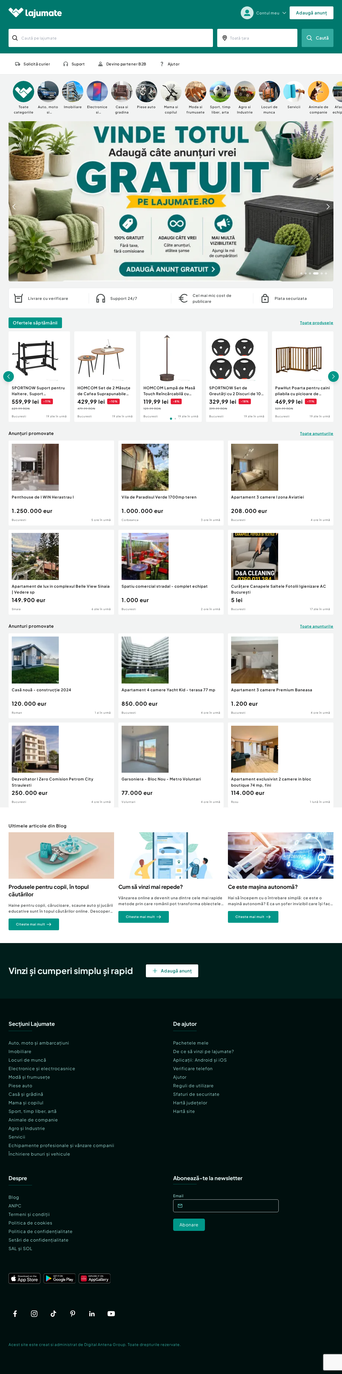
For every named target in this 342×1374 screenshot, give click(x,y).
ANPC (15, 1205)
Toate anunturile (316, 433)
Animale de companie (33, 1119)
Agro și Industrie (27, 1128)
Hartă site (184, 1111)
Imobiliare (20, 1051)
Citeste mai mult (30, 924)
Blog (14, 1197)
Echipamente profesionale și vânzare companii (61, 1145)
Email (178, 1195)
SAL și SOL (21, 1248)
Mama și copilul (26, 1102)
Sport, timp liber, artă (33, 1111)
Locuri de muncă (27, 1060)
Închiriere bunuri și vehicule (39, 1154)
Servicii (17, 1137)
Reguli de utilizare (193, 1085)
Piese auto (20, 1085)
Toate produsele (316, 322)
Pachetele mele (191, 1043)
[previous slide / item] (14, 201)
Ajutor (179, 1077)
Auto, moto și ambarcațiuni (39, 1043)
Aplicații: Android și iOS (200, 1060)
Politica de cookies (30, 1223)
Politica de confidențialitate (41, 1231)
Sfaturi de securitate (196, 1094)
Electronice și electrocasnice (42, 1068)
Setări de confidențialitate (39, 1240)
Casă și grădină (26, 1094)
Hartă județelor (190, 1102)
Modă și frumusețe (29, 1077)
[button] (301, 273)
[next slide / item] (328, 201)
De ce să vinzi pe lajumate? (203, 1051)
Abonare (189, 1224)
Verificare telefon (193, 1068)
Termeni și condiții (29, 1214)
